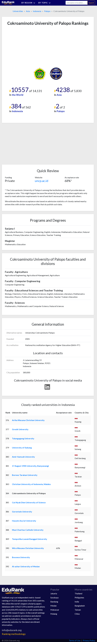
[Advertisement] (24, 46)
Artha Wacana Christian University (28, 420)
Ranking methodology (14, 633)
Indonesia (37, 11)
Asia (28, 11)
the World (17, 94)
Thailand (78, 593)
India (77, 601)
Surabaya (54, 597)
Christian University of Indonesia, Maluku (31, 484)
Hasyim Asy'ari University (24, 520)
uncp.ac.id (41, 181)
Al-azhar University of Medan (26, 566)
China (77, 614)
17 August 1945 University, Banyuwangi (30, 466)
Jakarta (53, 593)
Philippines (79, 597)
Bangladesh (80, 605)
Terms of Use (74, 640)
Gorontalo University (22, 511)
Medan (53, 605)
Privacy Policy (89, 640)
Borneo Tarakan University (24, 475)
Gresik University (20, 429)
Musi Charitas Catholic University (27, 530)
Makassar (54, 609)
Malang (53, 614)
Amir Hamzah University (23, 457)
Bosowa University (21, 557)
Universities (18, 11)
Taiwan (78, 609)
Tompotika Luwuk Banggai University (29, 539)
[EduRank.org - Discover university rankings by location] (8, 2)
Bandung (54, 601)
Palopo (47, 11)
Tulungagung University (23, 438)
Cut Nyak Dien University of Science (29, 502)
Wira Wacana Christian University (28, 548)
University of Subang (22, 447)
